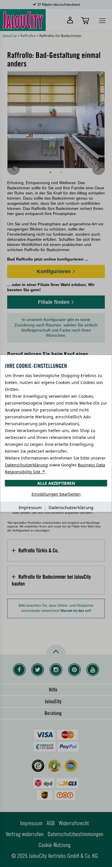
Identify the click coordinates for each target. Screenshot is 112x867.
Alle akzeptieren (56, 483)
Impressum (30, 507)
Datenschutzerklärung (26, 465)
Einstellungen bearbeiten (56, 494)
